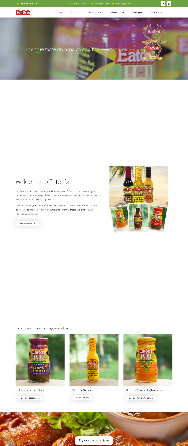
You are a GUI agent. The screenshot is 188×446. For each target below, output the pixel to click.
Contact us (156, 12)
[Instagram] (169, 3)
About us (75, 12)
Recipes (137, 12)
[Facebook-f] (163, 3)
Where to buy (117, 12)
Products (94, 12)
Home (58, 12)
